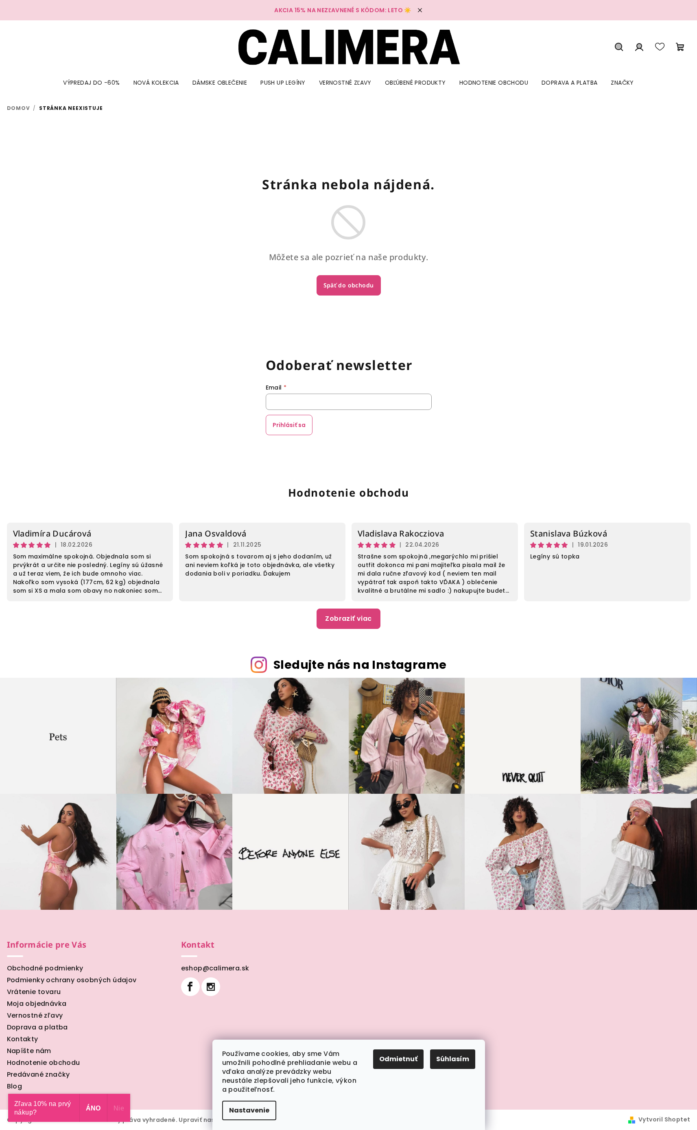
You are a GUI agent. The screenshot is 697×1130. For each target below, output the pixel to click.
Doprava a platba (37, 1027)
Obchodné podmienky (45, 968)
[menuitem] (91, 82)
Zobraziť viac (348, 618)
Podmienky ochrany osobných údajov (72, 980)
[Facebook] (190, 986)
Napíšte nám (29, 1051)
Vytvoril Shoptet (664, 1119)
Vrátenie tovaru (34, 991)
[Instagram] (210, 986)
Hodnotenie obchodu (348, 492)
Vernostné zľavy (35, 1015)
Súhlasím (452, 1059)
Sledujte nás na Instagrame (359, 665)
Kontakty (22, 1039)
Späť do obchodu (348, 285)
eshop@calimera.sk (215, 968)
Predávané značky (38, 1074)
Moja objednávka (37, 1003)
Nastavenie (249, 1110)
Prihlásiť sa (289, 425)
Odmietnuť (398, 1059)
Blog (14, 1086)
